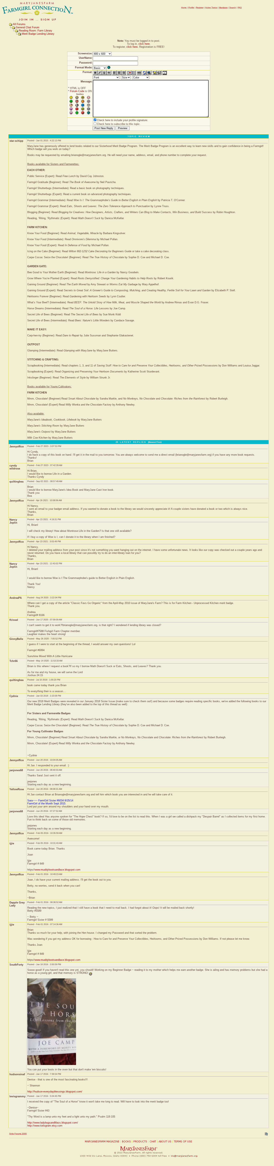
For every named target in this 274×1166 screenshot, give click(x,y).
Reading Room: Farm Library (35, 30)
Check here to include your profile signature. (122, 120)
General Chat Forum (27, 27)
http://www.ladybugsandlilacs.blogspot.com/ (52, 1122)
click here (144, 43)
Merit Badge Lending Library (38, 33)
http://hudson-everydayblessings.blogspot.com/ (54, 1091)
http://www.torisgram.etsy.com (44, 1125)
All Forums (19, 24)
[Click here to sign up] (38, 21)
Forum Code (77, 91)
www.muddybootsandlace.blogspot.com (57, 869)
